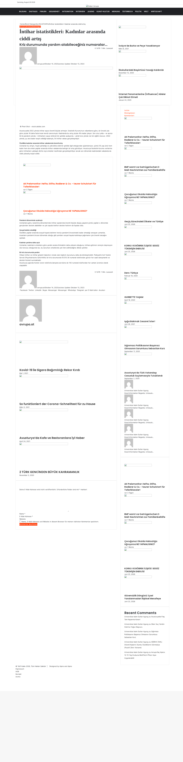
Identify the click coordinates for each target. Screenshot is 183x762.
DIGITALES (33, 11)
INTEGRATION (67, 11)
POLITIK (138, 11)
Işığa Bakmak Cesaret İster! (139, 321)
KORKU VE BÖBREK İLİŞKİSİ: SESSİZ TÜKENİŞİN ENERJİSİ (141, 247)
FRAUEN (43, 11)
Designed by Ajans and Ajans (60, 666)
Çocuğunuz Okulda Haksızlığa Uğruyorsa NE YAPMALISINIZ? (55, 210)
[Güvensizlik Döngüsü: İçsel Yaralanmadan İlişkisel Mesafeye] (138, 577)
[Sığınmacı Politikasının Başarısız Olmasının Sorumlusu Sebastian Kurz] (138, 327)
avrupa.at (41, 64)
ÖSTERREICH (127, 11)
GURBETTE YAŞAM (133, 297)
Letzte (126, 110)
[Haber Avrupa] (92, 6)
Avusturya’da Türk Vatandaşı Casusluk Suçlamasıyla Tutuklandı (143, 374)
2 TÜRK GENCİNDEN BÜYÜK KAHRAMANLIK (49, 472)
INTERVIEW (80, 11)
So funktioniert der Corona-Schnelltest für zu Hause (57, 404)
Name (22, 514)
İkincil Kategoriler (31, 24)
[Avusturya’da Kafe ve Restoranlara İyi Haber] (43, 410)
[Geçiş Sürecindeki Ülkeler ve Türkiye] (138, 203)
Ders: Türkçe (131, 272)
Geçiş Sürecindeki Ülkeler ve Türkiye (143, 221)
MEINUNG (116, 11)
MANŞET (37, 27)
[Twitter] (0, 690)
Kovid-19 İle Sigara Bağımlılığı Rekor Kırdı (49, 370)
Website (22, 519)
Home (22, 24)
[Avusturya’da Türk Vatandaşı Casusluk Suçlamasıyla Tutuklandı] (138, 355)
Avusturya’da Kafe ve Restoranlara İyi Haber (52, 438)
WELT (146, 11)
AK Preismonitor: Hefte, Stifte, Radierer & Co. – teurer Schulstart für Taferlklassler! (59, 185)
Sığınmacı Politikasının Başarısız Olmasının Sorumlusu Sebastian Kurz (144, 347)
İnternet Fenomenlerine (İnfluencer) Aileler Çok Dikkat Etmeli (142, 96)
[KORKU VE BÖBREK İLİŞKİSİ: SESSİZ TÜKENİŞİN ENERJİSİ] (138, 227)
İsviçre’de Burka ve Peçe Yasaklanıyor (139, 45)
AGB (17, 671)
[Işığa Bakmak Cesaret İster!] (138, 303)
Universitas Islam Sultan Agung (136, 391)
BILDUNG (23, 11)
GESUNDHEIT (54, 11)
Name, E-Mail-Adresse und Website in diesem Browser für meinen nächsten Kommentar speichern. (60, 522)
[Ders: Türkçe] (138, 255)
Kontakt (18, 674)
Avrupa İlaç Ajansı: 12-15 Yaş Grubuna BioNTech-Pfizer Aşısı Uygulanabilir (144, 655)
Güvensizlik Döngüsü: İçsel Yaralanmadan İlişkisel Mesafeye (142, 597)
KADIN (31, 27)
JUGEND (90, 11)
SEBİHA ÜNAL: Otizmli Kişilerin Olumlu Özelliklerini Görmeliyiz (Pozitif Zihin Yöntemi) (143, 645)
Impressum (20, 669)
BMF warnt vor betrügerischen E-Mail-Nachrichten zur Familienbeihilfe (144, 169)
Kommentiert (129, 116)
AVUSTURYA (44, 24)
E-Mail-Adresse (26, 516)
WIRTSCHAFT (156, 11)
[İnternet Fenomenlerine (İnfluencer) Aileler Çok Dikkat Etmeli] (132, 76)
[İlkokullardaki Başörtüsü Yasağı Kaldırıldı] (132, 52)
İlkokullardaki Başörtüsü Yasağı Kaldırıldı (141, 70)
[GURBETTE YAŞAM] (138, 279)
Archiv (18, 677)
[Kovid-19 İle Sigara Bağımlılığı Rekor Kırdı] (43, 343)
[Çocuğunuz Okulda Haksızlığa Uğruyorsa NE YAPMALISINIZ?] (37, 193)
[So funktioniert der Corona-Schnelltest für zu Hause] (43, 376)
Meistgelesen (129, 113)
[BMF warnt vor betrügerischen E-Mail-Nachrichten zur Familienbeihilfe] (138, 149)
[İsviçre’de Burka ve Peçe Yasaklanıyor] (132, 28)
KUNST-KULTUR (103, 11)
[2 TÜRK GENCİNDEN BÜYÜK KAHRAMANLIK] (43, 444)
